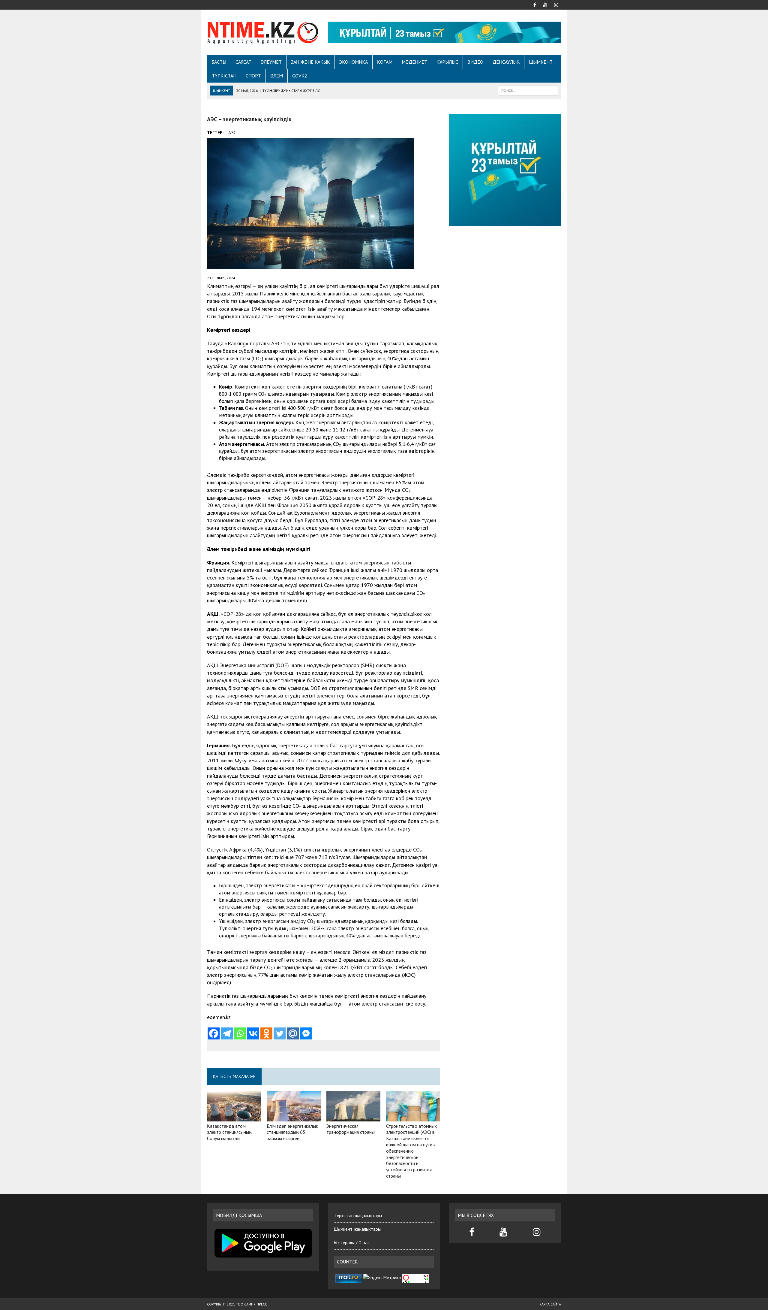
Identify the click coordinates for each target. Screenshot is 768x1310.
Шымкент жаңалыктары (357, 1229)
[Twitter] (280, 1033)
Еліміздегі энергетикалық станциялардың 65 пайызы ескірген (292, 1132)
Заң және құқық (310, 62)
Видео (475, 62)
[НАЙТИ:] (528, 90)
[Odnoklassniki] (266, 1033)
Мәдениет (414, 62)
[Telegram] (227, 1033)
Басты (219, 62)
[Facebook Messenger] (306, 1033)
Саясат (243, 62)
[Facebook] (214, 1033)
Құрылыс (447, 62)
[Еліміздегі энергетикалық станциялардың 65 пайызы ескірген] (294, 1117)
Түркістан (224, 76)
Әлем (276, 76)
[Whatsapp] (240, 1033)
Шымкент (541, 62)
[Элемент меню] (534, 4)
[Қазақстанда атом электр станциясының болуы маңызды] (234, 1117)
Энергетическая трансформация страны (350, 1129)
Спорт (253, 76)
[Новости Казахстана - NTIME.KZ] (263, 32)
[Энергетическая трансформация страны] (353, 1117)
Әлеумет (271, 62)
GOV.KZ (300, 76)
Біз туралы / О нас (352, 1242)
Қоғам (384, 62)
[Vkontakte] (253, 1033)
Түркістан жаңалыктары (358, 1215)
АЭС (232, 132)
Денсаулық (506, 62)
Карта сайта (550, 1304)
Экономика (353, 62)
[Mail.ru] (293, 1033)
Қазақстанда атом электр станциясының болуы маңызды (229, 1132)
